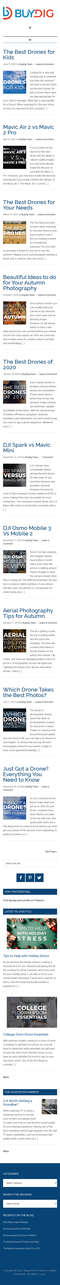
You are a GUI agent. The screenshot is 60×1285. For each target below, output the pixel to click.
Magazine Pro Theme (34, 1270)
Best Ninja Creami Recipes (15, 1222)
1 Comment (47, 457)
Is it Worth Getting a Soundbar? (17, 1102)
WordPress (32, 1274)
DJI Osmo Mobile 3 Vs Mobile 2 (27, 531)
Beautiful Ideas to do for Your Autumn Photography (29, 282)
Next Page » (51, 851)
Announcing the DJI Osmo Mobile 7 (20, 1235)
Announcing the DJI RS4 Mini (17, 1229)
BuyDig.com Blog (30, 13)
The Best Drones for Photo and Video (21, 1242)
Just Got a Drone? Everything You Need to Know (25, 774)
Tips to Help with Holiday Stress (26, 956)
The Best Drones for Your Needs (29, 205)
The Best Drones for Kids (29, 55)
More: (6, 1077)
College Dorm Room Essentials (25, 1034)
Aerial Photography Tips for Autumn (28, 613)
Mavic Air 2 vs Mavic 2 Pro (28, 130)
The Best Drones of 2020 (28, 364)
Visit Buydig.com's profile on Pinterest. (23, 900)
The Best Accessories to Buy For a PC (21, 1248)
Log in (43, 1274)
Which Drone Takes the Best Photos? (28, 692)
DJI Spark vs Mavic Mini (27, 448)
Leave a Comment (45, 64)
